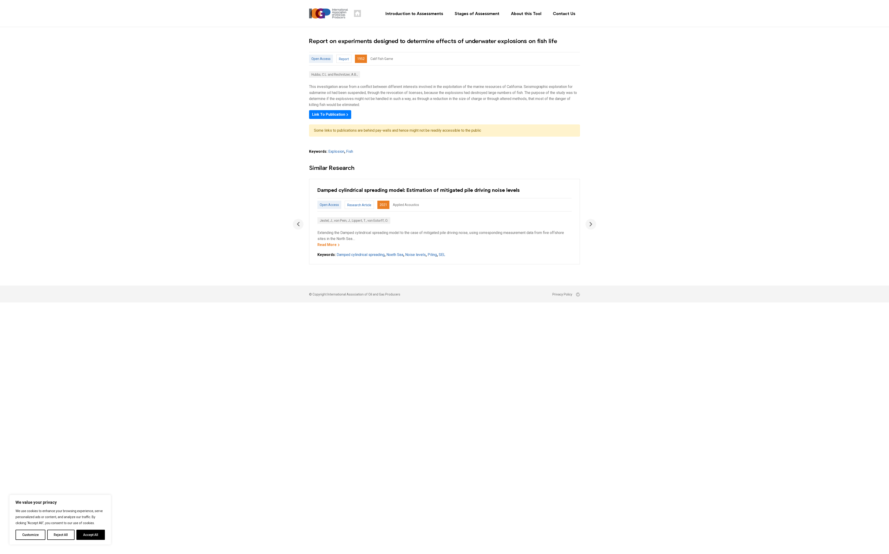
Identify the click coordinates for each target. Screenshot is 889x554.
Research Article (359, 205)
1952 (361, 59)
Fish (349, 151)
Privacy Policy (562, 294)
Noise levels (415, 254)
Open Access (321, 59)
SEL (442, 254)
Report (344, 59)
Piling (432, 254)
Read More (327, 245)
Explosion (336, 151)
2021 (383, 205)
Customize (30, 535)
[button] (590, 224)
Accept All (90, 535)
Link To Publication (328, 114)
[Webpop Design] (578, 294)
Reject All (61, 535)
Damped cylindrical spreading (361, 254)
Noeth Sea (394, 254)
